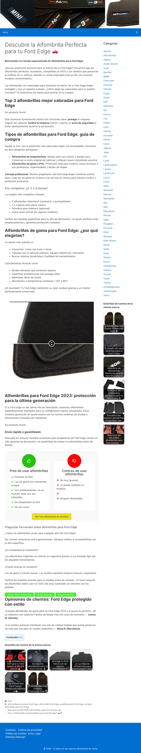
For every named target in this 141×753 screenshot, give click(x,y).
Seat (106, 253)
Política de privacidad (30, 730)
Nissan (107, 215)
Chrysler (107, 85)
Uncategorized (111, 287)
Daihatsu (108, 106)
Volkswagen (110, 291)
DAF (105, 101)
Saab (106, 249)
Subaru (107, 270)
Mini (105, 207)
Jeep (106, 152)
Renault (107, 236)
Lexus (106, 177)
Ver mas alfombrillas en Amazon (51, 516)
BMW (106, 76)
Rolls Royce (109, 240)
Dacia (106, 97)
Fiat (105, 118)
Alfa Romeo (109, 55)
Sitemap (10, 737)
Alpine (106, 59)
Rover (106, 245)
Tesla (106, 278)
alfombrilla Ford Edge (49, 704)
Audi (106, 68)
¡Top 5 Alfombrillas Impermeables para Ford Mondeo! (33, 713)
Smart (106, 261)
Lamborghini (110, 164)
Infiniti (106, 139)
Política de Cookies (16, 733)
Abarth (107, 51)
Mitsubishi (109, 211)
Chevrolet (108, 80)
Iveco (106, 144)
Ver (20, 637)
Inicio (5, 32)
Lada (106, 160)
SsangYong (109, 265)
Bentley (107, 72)
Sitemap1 (20, 737)
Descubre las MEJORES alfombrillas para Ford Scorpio (33, 710)
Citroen (107, 89)
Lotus (106, 181)
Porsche (107, 228)
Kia (105, 156)
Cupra (106, 93)
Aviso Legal (34, 733)
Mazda (107, 194)
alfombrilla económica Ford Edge (23, 704)
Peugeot (108, 223)
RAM (106, 232)
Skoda (106, 257)
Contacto (11, 730)
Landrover (109, 173)
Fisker (106, 122)
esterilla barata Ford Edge (71, 704)
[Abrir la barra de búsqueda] (137, 32)
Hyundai (108, 135)
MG (105, 202)
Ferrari (106, 114)
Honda (107, 131)
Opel (106, 219)
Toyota (107, 282)
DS (105, 110)
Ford (10, 701)
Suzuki (107, 274)
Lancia (107, 169)
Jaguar (107, 148)
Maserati (108, 190)
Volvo (106, 295)
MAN (106, 186)
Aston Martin (110, 63)
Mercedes (108, 198)
